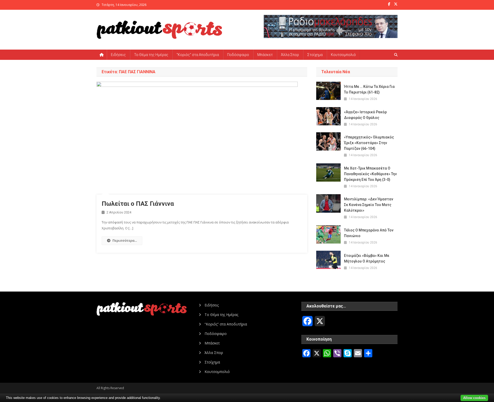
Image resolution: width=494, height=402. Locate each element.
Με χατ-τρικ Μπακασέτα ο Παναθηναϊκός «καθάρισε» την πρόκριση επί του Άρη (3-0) (370, 174)
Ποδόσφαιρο (238, 55)
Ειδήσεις (118, 55)
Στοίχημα (315, 55)
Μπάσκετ (265, 55)
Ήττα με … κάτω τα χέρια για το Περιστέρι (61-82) (369, 89)
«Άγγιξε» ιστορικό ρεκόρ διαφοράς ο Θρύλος (365, 115)
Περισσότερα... (124, 240)
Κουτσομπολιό (343, 55)
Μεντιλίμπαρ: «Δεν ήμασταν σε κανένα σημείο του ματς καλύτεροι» (368, 204)
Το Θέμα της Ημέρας (151, 55)
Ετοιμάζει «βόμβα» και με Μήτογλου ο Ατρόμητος (366, 258)
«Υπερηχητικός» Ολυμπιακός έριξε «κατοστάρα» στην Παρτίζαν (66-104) (369, 143)
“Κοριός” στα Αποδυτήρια (198, 55)
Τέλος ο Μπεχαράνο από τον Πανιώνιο (368, 233)
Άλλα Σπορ (290, 55)
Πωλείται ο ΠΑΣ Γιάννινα (138, 203)
